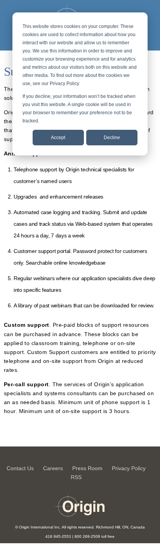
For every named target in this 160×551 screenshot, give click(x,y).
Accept (58, 137)
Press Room (87, 468)
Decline (112, 137)
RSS (76, 477)
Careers (53, 468)
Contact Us (20, 468)
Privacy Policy (129, 468)
